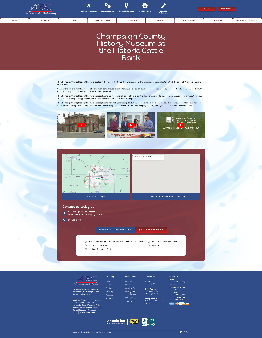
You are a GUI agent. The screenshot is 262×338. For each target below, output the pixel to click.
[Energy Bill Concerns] (126, 6)
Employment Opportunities (247, 20)
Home (14, 20)
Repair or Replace (107, 11)
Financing (218, 20)
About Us (43, 20)
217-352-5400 (150, 284)
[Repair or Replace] (108, 6)
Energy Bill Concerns (126, 11)
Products (131, 20)
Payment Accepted (177, 287)
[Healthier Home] (145, 6)
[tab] (115, 230)
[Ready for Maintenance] (164, 6)
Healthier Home (145, 11)
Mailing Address (151, 299)
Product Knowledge (102, 20)
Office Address (150, 289)
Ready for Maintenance (164, 12)
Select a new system (89, 11)
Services (160, 20)
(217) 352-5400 (74, 220)
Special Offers (189, 20)
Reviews (72, 20)
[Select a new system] (89, 6)
